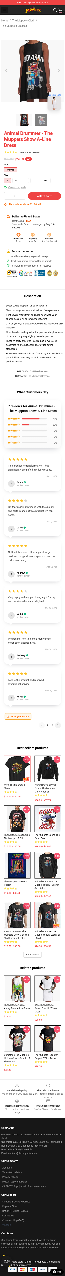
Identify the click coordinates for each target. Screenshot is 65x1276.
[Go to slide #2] (41, 120)
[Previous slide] (6, 70)
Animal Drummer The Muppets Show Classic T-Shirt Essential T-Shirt (17, 934)
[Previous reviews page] (42, 725)
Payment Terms (10, 1206)
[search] (55, 10)
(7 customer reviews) (29, 152)
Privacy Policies (10, 1177)
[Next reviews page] (58, 725)
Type (6, 164)
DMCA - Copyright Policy (14, 1181)
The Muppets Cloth (23, 20)
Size (6, 175)
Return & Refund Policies (15, 1211)
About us (7, 1167)
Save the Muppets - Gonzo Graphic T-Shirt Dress (45, 1008)
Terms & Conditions (12, 1172)
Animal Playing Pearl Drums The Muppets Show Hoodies (45, 788)
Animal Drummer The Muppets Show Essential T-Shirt (47, 934)
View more (32, 955)
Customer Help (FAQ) (13, 1220)
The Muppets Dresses (14, 25)
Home (4, 20)
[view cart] (60, 10)
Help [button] (59, 1272)
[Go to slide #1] (24, 120)
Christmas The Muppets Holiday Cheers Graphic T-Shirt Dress (17, 1058)
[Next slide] (58, 70)
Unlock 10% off (7, 1261)
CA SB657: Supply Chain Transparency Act (24, 1186)
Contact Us (8, 1215)
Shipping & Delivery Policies (16, 1201)
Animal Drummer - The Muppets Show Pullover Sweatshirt (46, 884)
